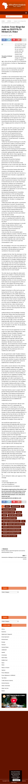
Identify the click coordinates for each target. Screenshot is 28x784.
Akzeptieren (16, 780)
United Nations (5, 683)
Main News (4, 657)
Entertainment (5, 637)
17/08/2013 (5, 35)
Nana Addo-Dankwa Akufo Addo (11, 521)
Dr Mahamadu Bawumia (9, 509)
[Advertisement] (15, 544)
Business (4, 632)
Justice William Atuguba (9, 518)
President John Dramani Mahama (11, 530)
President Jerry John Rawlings (15, 524)
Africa (7, 506)
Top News (4, 678)
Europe (3, 642)
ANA (11, 35)
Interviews (4, 655)
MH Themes (14, 782)
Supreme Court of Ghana (9, 536)
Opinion (3, 670)
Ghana (4, 515)
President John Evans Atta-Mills (11, 533)
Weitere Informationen (16, 778)
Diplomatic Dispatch (7, 634)
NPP (4, 524)
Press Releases (5, 673)
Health (3, 652)
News (3, 663)
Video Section (5, 688)
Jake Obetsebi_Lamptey (15, 515)
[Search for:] (14, 16)
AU (22, 506)
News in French (5, 667)
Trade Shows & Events (7, 680)
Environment (5, 639)
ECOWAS (19, 512)
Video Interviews (6, 685)
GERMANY (4, 650)
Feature (4, 644)
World (3, 691)
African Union (15, 506)
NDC (23, 521)
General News (5, 647)
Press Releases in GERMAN (8, 675)
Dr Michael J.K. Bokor (8, 512)
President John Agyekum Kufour (11, 527)
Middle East (5, 660)
